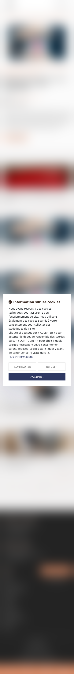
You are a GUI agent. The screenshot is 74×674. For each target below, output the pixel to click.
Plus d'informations (21, 356)
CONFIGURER (22, 366)
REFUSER (51, 366)
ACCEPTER (37, 376)
